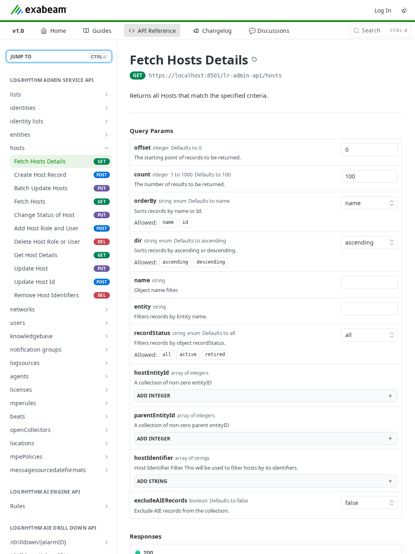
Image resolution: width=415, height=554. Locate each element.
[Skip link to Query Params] (124, 131)
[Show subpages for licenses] (106, 390)
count (142, 174)
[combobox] (369, 149)
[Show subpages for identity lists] (106, 121)
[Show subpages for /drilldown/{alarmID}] (106, 542)
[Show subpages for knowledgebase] (106, 336)
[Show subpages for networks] (106, 309)
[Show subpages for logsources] (106, 363)
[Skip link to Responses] (124, 536)
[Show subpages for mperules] (106, 403)
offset (142, 147)
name (142, 280)
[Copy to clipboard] (290, 76)
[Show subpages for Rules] (106, 506)
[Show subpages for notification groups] (106, 349)
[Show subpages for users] (106, 323)
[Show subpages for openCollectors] (106, 430)
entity (142, 306)
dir (138, 240)
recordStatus (152, 333)
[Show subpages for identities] (106, 108)
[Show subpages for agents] (106, 376)
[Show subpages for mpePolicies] (106, 456)
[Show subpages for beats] (106, 416)
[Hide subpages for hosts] (106, 148)
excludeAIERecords (160, 500)
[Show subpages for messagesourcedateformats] (106, 470)
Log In (382, 10)
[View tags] (254, 60)
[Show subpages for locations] (106, 443)
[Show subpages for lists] (106, 94)
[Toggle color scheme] (404, 10)
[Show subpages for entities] (106, 134)
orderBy (145, 200)
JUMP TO (58, 56)
